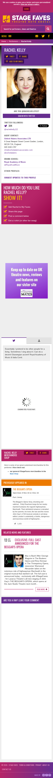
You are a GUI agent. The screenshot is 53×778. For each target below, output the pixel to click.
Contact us (6, 769)
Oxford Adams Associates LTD (17, 139)
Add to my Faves (16, 61)
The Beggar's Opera (22, 489)
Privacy (38, 765)
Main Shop (14, 474)
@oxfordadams (10, 153)
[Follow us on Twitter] (43, 36)
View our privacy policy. (29, 4)
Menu (4, 36)
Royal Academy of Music (15, 162)
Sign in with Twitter (26, 115)
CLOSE (26, 9)
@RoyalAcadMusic (12, 165)
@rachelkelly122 (11, 129)
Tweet (12, 56)
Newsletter (37, 36)
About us (46, 765)
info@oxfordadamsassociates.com (18, 150)
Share (24, 56)
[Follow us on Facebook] (49, 36)
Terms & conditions (26, 765)
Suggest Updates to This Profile (20, 177)
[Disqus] (26, 643)
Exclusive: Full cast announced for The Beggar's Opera (22, 543)
